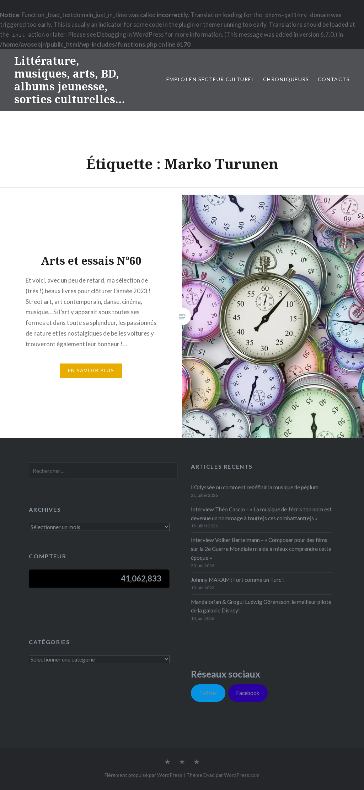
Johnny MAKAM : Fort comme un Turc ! (237, 579)
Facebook (247, 693)
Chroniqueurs (286, 79)
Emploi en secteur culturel (210, 79)
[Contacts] (167, 762)
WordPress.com (241, 775)
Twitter (208, 693)
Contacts (334, 79)
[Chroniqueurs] (182, 762)
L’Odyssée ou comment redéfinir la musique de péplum (254, 487)
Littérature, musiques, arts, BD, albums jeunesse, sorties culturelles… (69, 79)
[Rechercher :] (103, 471)
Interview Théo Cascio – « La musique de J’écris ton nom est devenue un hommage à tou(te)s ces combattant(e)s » (261, 513)
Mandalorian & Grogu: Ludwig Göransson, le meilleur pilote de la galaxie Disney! (261, 606)
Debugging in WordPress (130, 34)
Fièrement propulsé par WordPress (143, 775)
